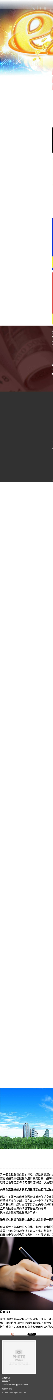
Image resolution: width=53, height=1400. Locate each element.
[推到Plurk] (12, 1334)
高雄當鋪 (38, 1219)
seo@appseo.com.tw (19, 1384)
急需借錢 (19, 1174)
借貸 (8, 1326)
